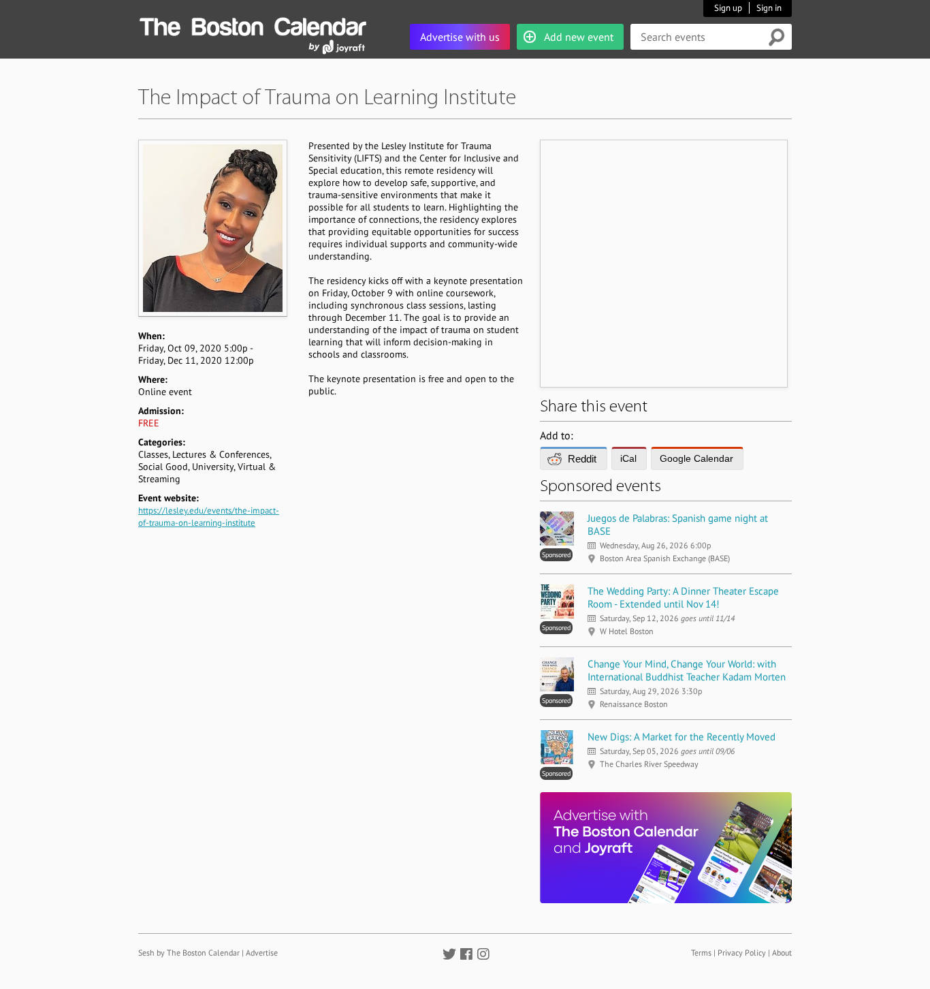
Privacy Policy (742, 952)
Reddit (582, 459)
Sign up (728, 8)
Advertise (262, 952)
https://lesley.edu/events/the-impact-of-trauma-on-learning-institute (208, 517)
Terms (701, 952)
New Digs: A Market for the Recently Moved (681, 736)
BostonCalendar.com (252, 24)
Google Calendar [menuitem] (696, 458)
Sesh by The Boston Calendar (189, 952)
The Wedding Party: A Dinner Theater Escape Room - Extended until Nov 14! (683, 597)
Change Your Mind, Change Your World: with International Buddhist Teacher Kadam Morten (687, 670)
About (782, 952)
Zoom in (212, 228)
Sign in (769, 8)
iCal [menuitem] (628, 458)
